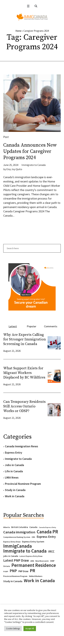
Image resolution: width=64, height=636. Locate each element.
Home (18, 30)
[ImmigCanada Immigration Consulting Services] (32, 17)
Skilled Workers (35, 576)
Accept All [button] (29, 628)
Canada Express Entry (47, 527)
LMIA (32, 561)
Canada (33, 527)
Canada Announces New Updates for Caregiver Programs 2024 (30, 151)
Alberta (6, 527)
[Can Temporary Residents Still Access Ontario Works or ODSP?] (54, 409)
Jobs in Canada (14, 465)
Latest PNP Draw (16, 560)
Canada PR (47, 532)
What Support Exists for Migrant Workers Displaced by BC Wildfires (24, 373)
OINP (52, 561)
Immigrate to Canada (33, 165)
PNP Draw (23, 571)
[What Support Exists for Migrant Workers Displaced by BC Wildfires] (54, 376)
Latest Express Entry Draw (31, 556)
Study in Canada (15, 490)
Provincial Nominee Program (23, 484)
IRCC (51, 551)
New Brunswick (42, 561)
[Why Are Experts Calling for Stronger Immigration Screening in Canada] (54, 342)
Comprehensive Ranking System (16, 537)
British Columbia (19, 527)
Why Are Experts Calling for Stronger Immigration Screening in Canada (24, 339)
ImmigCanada (17, 546)
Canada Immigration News (21, 446)
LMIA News (12, 477)
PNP (13, 571)
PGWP (5, 571)
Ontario (6, 566)
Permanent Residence (33, 565)
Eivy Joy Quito (14, 169)
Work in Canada (14, 496)
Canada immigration (19, 532)
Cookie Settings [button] (13, 628)
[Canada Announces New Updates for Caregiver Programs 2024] (32, 103)
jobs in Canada (10, 556)
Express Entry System (33, 541)
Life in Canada (14, 471)
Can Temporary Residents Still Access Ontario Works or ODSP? (24, 406)
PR (32, 570)
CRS (33, 537)
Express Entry (13, 452)
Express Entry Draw (12, 541)
